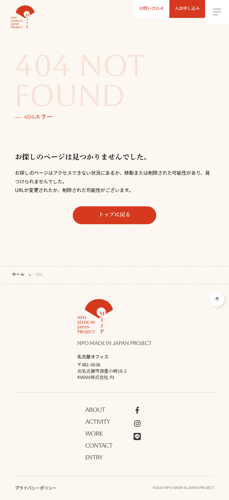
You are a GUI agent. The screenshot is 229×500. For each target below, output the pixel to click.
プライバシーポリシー (36, 488)
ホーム (18, 275)
